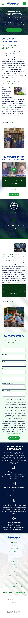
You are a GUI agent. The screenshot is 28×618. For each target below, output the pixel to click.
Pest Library (14, 555)
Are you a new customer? (8, 383)
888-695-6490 (19, 592)
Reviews (14, 564)
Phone (3, 361)
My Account (14, 561)
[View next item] (15, 189)
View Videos (14, 194)
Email (3, 368)
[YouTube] (14, 586)
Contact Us (14, 567)
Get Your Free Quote (14, 30)
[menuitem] (14, 602)
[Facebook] (6, 586)
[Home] (13, 3)
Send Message (14, 438)
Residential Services (14, 548)
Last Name (4, 354)
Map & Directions (14, 579)
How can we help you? (7, 390)
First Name (4, 347)
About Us (14, 545)
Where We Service (14, 558)
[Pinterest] (18, 586)
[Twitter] (10, 586)
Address (4, 376)
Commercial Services (14, 552)
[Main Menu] (3, 4)
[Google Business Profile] (22, 586)
